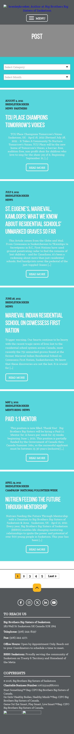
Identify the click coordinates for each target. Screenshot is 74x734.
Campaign (12, 490)
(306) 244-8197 (27, 631)
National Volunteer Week (39, 490)
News (9, 108)
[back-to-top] (37, 588)
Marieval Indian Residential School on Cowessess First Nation (34, 323)
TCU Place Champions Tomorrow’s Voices (26, 122)
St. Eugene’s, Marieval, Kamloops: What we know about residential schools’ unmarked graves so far (33, 220)
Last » (52, 576)
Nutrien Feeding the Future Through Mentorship (33, 504)
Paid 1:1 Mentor (20, 419)
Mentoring (13, 410)
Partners (20, 108)
